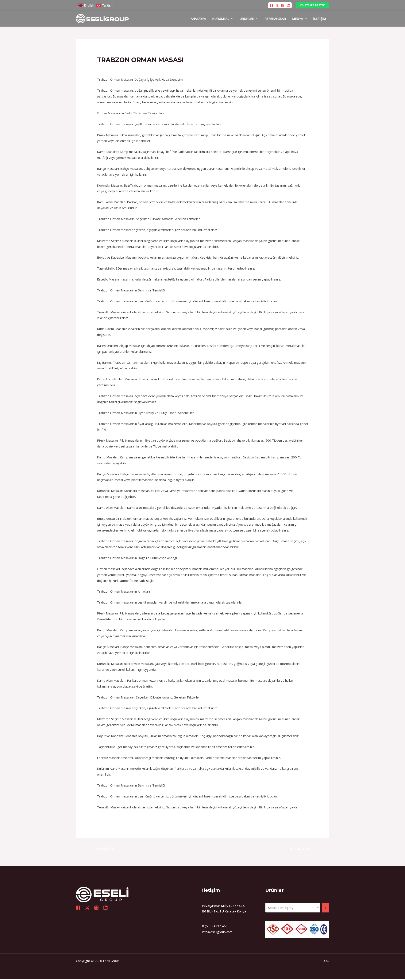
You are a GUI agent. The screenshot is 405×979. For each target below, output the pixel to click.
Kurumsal (220, 18)
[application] (231, 18)
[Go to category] (325, 907)
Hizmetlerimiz (109, 68)
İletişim (319, 18)
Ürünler (246, 18)
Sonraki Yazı (301, 848)
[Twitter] (277, 5)
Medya (297, 18)
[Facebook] (271, 5)
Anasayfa (198, 18)
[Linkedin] (288, 5)
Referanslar (275, 18)
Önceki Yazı (103, 848)
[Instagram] (283, 5)
